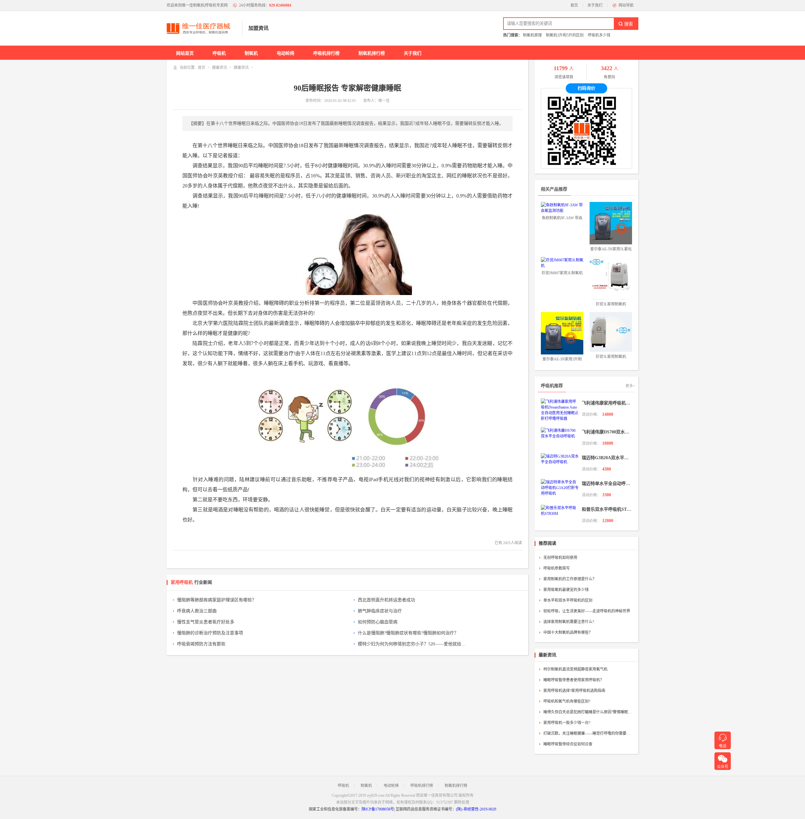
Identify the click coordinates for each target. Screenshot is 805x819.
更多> (630, 386)
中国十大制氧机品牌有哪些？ (567, 632)
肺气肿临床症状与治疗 (380, 611)
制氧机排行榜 (371, 53)
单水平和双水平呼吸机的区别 (567, 600)
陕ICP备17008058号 (378, 809)
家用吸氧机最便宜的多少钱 (566, 590)
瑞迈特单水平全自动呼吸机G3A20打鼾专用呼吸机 (607, 483)
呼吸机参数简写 (556, 568)
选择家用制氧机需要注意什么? (568, 622)
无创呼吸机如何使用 (560, 557)
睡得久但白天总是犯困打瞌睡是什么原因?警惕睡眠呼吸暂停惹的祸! (588, 712)
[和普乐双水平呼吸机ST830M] (560, 510)
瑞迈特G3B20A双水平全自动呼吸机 (607, 457)
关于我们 (594, 5)
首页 (574, 5)
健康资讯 (219, 67)
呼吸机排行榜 (326, 53)
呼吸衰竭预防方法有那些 (201, 644)
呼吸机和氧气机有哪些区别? (566, 701)
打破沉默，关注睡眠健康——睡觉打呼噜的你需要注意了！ (588, 733)
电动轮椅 (285, 53)
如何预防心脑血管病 (377, 622)
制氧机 (251, 53)
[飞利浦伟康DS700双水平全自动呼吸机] (560, 433)
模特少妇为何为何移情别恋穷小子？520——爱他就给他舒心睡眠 (413, 644)
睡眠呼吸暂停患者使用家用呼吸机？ (573, 680)
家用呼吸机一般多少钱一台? (566, 723)
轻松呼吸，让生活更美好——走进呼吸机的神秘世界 (586, 611)
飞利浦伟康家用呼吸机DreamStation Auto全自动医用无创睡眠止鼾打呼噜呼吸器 (607, 403)
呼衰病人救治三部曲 (197, 611)
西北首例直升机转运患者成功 (386, 600)
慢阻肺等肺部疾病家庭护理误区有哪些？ (216, 600)
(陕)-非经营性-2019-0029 (476, 809)
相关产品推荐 (554, 189)
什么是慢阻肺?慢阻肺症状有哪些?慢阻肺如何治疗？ (408, 633)
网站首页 (185, 53)
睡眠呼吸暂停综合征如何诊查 (567, 744)
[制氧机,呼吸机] (201, 28)
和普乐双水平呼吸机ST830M (607, 509)
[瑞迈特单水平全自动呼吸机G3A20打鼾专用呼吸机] (560, 487)
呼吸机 (219, 53)
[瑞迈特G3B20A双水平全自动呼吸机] (560, 459)
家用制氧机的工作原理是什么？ (569, 579)
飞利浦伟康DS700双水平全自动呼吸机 (607, 432)
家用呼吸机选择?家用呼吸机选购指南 (574, 690)
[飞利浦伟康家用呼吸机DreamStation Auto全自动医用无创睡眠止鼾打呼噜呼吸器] (560, 409)
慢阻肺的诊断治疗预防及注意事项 (210, 633)
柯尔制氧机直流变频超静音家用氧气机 (575, 669)
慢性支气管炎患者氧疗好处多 (205, 622)
